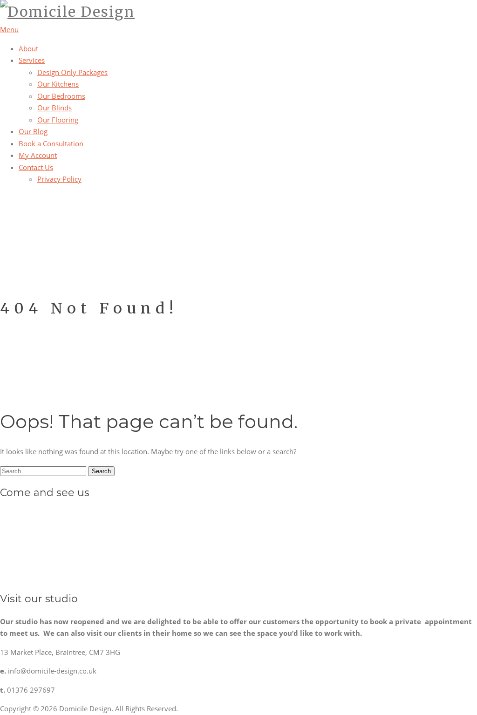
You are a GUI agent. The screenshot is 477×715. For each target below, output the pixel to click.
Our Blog (33, 131)
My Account (38, 155)
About (28, 48)
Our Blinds (54, 107)
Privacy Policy (59, 179)
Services (32, 60)
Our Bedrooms (61, 96)
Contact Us (36, 167)
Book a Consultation (51, 143)
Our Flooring (57, 119)
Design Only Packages (72, 72)
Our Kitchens (58, 84)
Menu (9, 29)
